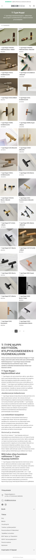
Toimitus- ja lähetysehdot (8, 527)
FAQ (2, 518)
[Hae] (30, 6)
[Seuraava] (24, 331)
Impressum (4, 545)
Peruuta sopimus (6, 542)
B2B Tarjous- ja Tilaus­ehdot (9, 536)
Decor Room (20, 557)
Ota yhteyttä (5, 524)
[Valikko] (2, 6)
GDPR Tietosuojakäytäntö (9, 539)
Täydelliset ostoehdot (7, 533)
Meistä (3, 521)
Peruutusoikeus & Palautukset (10, 530)
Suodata (6, 25)
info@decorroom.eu (10, 500)
